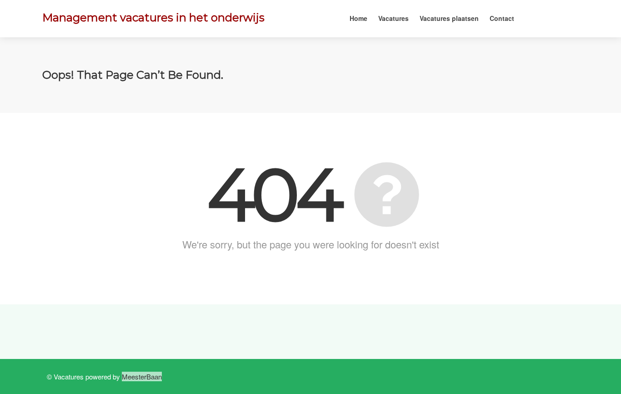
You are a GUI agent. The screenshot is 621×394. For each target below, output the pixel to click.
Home (358, 18)
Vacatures (393, 18)
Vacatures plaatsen (449, 18)
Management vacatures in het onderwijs (153, 17)
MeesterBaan (142, 376)
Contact (502, 18)
